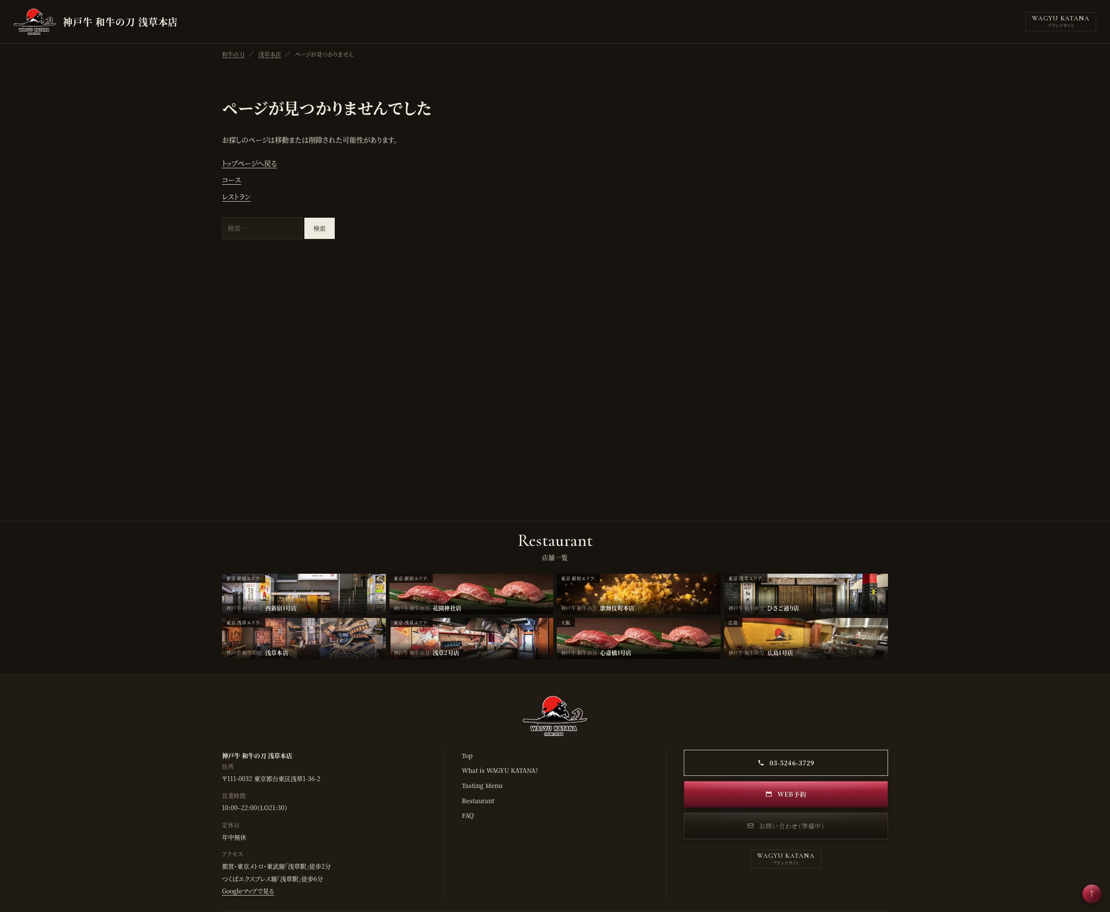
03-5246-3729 (791, 762)
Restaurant (478, 800)
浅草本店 (269, 54)
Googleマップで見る (248, 890)
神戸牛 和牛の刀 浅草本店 (120, 21)
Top (467, 755)
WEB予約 (791, 794)
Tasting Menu (482, 785)
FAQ (468, 815)
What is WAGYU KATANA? (500, 770)
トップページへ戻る (249, 163)
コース (231, 180)
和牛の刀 (233, 54)
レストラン (236, 197)
